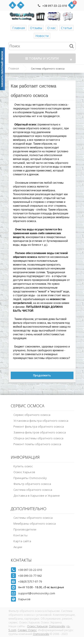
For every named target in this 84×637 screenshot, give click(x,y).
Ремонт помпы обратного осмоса (37, 444)
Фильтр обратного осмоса (32, 484)
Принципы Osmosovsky (30, 478)
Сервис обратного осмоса (31, 415)
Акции (17, 547)
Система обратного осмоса (32, 490)
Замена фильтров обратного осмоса (39, 432)
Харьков (24, 599)
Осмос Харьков (24, 472)
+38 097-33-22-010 (54, 6)
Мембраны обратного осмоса (34, 523)
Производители (24, 529)
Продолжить (42, 375)
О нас (51, 28)
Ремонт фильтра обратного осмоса (38, 426)
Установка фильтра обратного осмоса (40, 421)
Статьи (66, 28)
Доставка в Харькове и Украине (36, 495)
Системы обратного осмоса (33, 518)
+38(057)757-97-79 (30, 581)
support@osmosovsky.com (36, 593)
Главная (18, 28)
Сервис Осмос (27, 630)
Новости (42, 36)
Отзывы (36, 28)
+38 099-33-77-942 (30, 576)
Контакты (20, 535)
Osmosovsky (57, 626)
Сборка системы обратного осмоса (38, 438)
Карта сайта (22, 541)
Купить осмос (23, 466)
